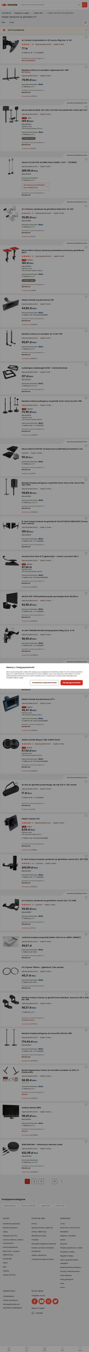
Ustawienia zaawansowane (44, 682)
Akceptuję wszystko (72, 682)
